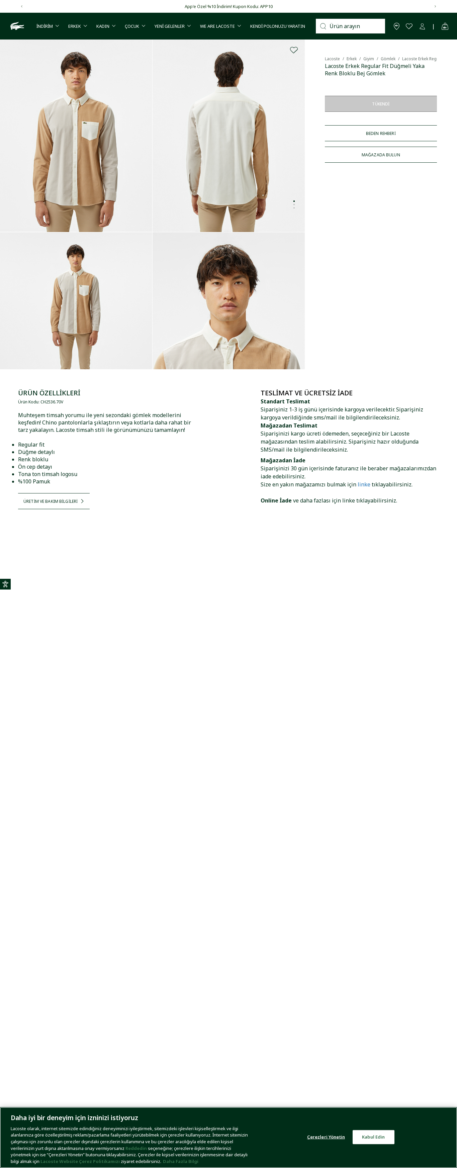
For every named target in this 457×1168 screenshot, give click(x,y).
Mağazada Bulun (381, 155)
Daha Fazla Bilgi (180, 1161)
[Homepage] (16, 26)
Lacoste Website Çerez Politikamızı (80, 1161)
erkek (352, 59)
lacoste (332, 59)
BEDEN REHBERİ (381, 133)
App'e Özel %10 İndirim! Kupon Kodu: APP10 (229, 6)
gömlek (388, 59)
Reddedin (136, 1148)
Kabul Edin (373, 1137)
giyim (368, 59)
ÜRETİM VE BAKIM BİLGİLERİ (50, 501)
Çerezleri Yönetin (326, 1137)
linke (364, 484)
